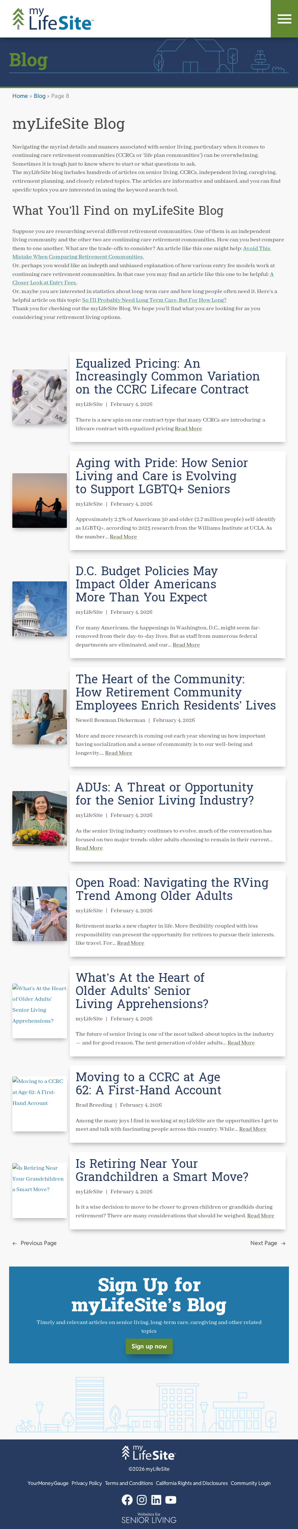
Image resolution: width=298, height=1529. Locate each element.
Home (20, 96)
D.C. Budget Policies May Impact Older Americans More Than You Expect (147, 584)
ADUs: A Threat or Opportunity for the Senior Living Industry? (165, 794)
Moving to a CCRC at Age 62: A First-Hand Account (149, 1084)
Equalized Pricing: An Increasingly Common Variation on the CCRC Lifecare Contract (168, 377)
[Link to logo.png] (149, 1517)
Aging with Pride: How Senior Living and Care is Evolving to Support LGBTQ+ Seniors (162, 476)
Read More (188, 428)
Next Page (268, 1243)
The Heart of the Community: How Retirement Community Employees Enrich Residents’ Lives (176, 692)
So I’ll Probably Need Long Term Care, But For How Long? (154, 300)
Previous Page (34, 1243)
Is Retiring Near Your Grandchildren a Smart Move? (162, 1171)
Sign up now (149, 1346)
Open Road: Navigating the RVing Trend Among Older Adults (172, 890)
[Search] (284, 18)
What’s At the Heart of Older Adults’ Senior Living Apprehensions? (142, 991)
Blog (39, 96)
